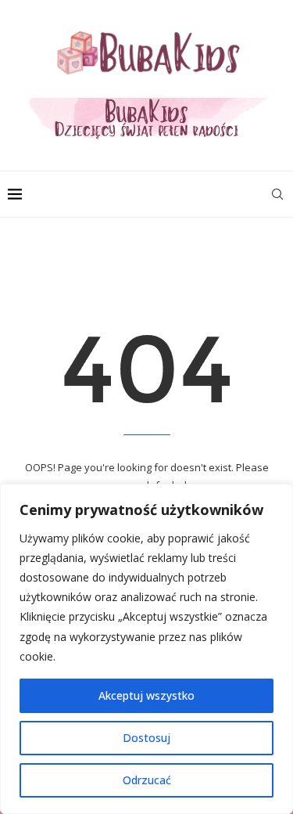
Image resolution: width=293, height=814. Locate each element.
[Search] (277, 194)
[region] (146, 649)
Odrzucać (147, 780)
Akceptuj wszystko (146, 695)
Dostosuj (146, 737)
